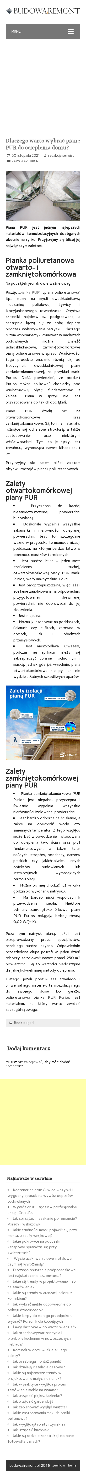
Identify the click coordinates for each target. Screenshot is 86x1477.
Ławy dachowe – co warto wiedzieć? (44, 1327)
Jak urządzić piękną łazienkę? (37, 1395)
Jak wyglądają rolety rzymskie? (39, 1424)
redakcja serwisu (61, 155)
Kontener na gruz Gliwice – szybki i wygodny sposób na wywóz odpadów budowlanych (40, 1196)
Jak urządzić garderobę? (33, 1401)
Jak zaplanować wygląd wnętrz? (40, 1407)
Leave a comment (25, 160)
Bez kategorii (24, 1023)
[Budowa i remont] (43, 12)
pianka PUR (29, 292)
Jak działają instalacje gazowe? (39, 1367)
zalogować (33, 1062)
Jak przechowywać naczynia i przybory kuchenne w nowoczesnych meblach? (39, 1338)
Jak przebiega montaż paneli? (37, 1361)
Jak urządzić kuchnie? (31, 1430)
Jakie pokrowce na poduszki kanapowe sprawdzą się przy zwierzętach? (34, 1247)
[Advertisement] (43, 84)
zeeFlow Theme (64, 1465)
